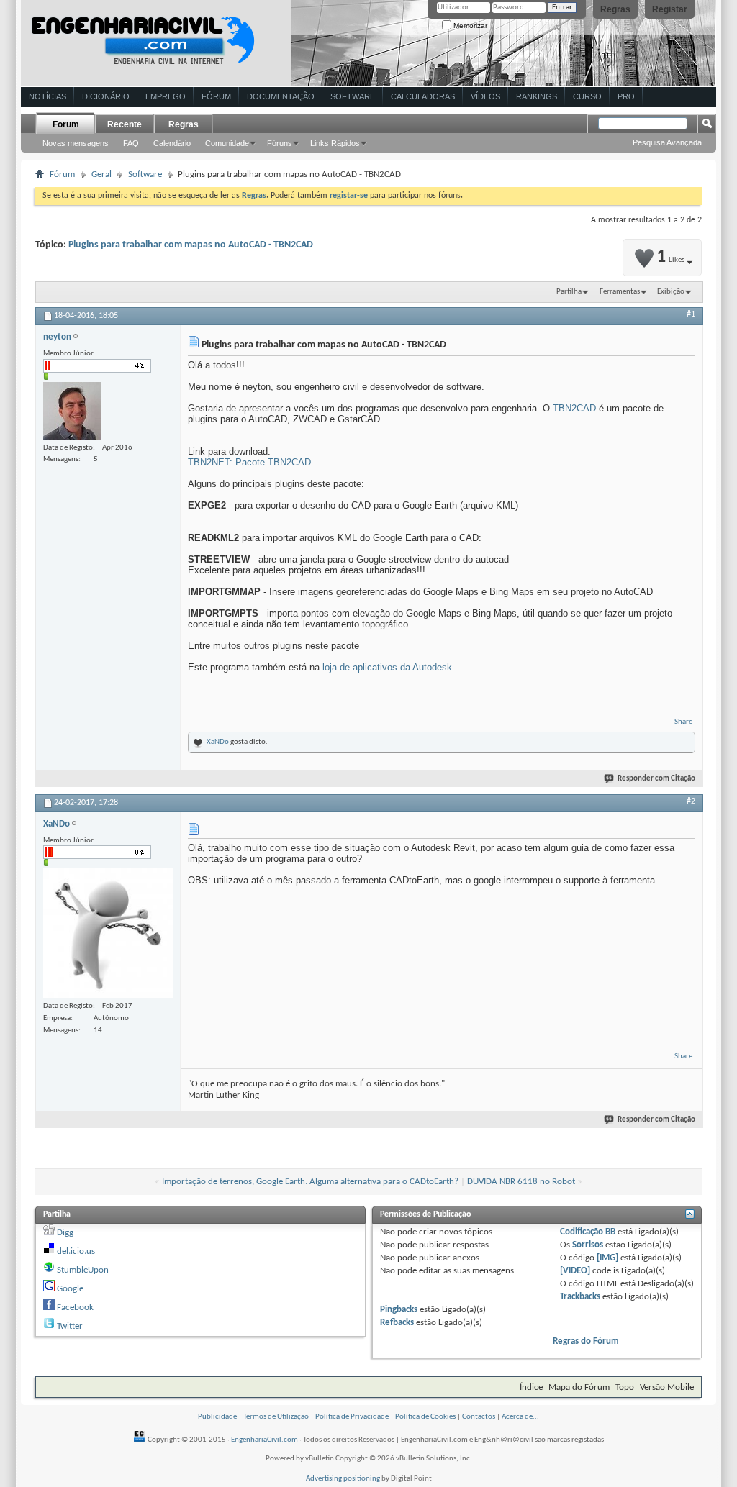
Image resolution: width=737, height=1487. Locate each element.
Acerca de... (520, 1417)
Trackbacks (580, 1296)
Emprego (165, 96)
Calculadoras (423, 96)
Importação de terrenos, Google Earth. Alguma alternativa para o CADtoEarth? (310, 1181)
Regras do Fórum (586, 1341)
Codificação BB (587, 1232)
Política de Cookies (425, 1417)
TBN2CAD (574, 408)
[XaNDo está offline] (108, 933)
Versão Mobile (667, 1387)
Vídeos (485, 96)
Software (352, 96)
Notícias (47, 96)
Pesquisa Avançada (667, 142)
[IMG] (607, 1258)
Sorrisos (587, 1245)
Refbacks (397, 1322)
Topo (624, 1387)
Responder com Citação (656, 779)
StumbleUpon (83, 1270)
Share (683, 722)
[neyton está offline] (72, 411)
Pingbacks (398, 1309)
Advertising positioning (343, 1479)
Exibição (670, 292)
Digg (65, 1232)
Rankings (536, 96)
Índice (531, 1387)
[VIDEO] (575, 1270)
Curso (587, 96)
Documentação (281, 96)
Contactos (478, 1417)
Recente (124, 124)
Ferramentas (620, 292)
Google (70, 1288)
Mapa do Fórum (579, 1387)
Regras (615, 9)
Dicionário (106, 96)
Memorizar (469, 25)
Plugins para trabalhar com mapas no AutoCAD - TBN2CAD (190, 245)
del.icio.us (76, 1251)
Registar (669, 9)
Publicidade (217, 1417)
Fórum (216, 96)
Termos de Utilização (276, 1417)
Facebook (75, 1307)
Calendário (172, 143)
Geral (101, 174)
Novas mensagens (75, 143)
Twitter (70, 1326)
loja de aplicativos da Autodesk (387, 667)
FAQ (131, 143)
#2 (691, 801)
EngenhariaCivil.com (264, 1440)
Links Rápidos (335, 143)
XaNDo (218, 742)
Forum (66, 124)
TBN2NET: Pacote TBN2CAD (249, 462)
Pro (626, 96)
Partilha (569, 292)
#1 (691, 314)
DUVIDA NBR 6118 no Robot (521, 1181)
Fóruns (279, 143)
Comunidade (227, 143)
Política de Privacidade (352, 1417)
